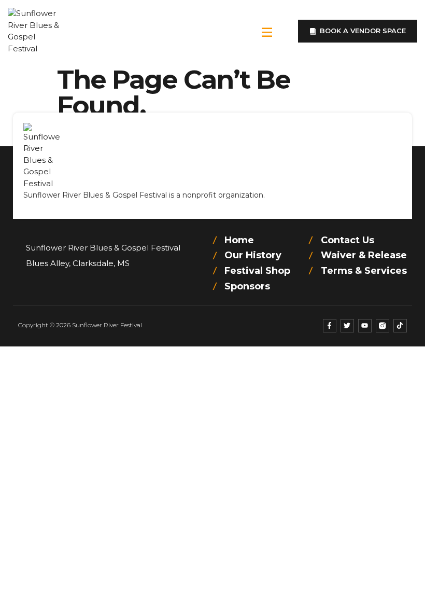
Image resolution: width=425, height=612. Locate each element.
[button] (267, 31)
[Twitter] (347, 325)
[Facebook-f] (329, 325)
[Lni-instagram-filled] (382, 325)
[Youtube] (365, 325)
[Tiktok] (400, 325)
